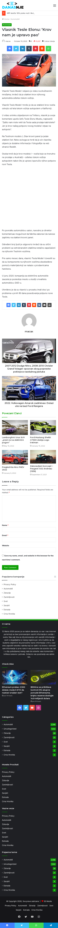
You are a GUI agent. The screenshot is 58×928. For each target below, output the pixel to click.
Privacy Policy (10, 584)
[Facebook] (8, 305)
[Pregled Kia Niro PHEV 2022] (15, 457)
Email (5, 535)
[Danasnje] (13, 5)
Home (6, 19)
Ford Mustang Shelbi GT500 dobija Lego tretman (40, 440)
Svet (6, 601)
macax (8, 41)
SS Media (48, 901)
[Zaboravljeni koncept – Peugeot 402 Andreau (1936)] (43, 457)
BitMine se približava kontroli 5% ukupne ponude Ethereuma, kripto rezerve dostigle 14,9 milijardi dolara (42, 693)
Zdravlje (7, 593)
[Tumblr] (24, 305)
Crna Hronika (9, 614)
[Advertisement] (29, 198)
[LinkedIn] (19, 305)
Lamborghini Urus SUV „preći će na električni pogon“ (13, 440)
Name (5, 525)
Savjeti (7, 605)
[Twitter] (14, 305)
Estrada (7, 610)
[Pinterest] (29, 305)
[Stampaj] (49, 305)
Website (5, 545)
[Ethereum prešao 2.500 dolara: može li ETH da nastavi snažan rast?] (14, 677)
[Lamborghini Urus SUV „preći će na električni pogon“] (15, 427)
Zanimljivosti (9, 597)
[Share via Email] (44, 305)
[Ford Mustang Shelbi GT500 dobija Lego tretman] (43, 427)
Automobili (15, 19)
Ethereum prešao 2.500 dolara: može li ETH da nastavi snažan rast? (13, 690)
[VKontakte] (39, 305)
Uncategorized (10, 729)
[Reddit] (34, 305)
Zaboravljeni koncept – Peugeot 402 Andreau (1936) (41, 468)
